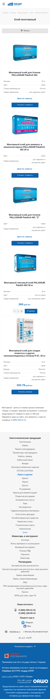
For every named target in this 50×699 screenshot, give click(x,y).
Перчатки (25, 554)
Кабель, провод (25, 456)
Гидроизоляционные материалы (25, 511)
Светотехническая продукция (25, 438)
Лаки (25, 503)
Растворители (25, 507)
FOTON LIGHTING (25, 471)
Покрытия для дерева (25, 496)
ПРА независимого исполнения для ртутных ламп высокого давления (25, 587)
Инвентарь (25, 558)
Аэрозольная (25, 529)
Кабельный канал (25, 460)
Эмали (25, 482)
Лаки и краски (25, 474)
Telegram (29, 622)
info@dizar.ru (14, 632)
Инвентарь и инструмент (25, 536)
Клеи (25, 532)
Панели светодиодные (25, 449)
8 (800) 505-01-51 (18, 420)
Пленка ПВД (25, 551)
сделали (28, 680)
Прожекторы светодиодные (25, 453)
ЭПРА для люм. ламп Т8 (25, 595)
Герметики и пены (25, 521)
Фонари (25, 463)
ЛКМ (25, 582)
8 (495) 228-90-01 (27, 613)
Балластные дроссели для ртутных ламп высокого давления (25, 570)
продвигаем (23, 682)
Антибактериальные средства (25, 518)
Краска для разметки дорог (25, 493)
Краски (25, 478)
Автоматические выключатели (25, 566)
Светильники (25, 442)
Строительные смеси (25, 525)
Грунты (25, 485)
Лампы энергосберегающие (25, 579)
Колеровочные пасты (25, 500)
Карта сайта (7, 676)
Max (29, 626)
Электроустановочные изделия (25, 467)
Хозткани (25, 540)
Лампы (25, 445)
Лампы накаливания (25, 575)
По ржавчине (25, 489)
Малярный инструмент (25, 547)
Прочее (25, 592)
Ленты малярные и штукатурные (25, 543)
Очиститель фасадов (25, 514)
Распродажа (25, 562)
